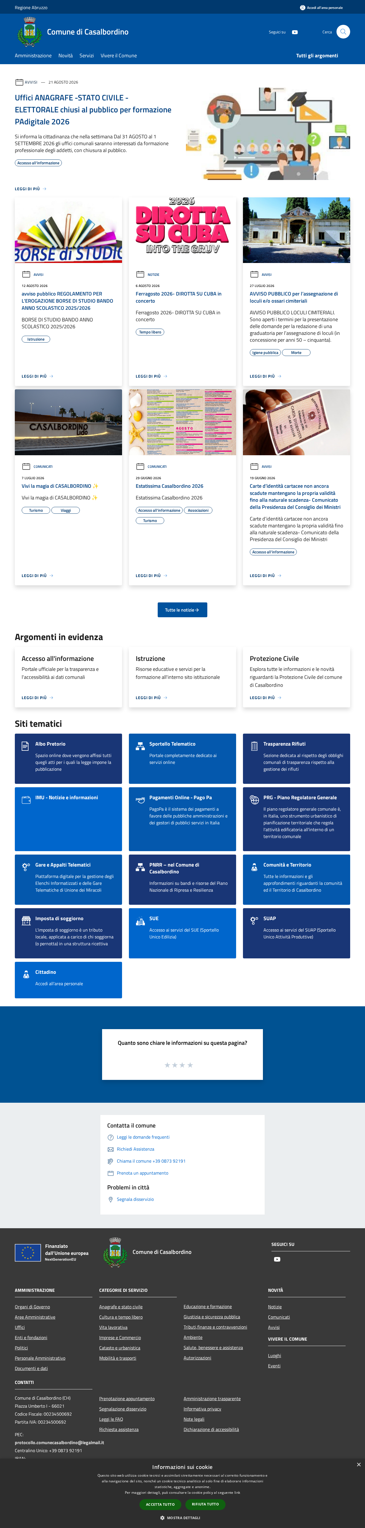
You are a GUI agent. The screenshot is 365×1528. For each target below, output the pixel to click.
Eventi (274, 1365)
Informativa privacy (202, 1408)
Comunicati (43, 466)
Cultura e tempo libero (121, 1317)
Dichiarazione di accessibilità (211, 1429)
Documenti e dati (31, 1368)
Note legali (194, 1419)
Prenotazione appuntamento (127, 1398)
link (237, 1492)
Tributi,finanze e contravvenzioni (215, 1326)
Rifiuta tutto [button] (205, 1504)
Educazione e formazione (208, 1306)
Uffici (20, 1327)
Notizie (153, 274)
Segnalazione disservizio (122, 1408)
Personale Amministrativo (40, 1358)
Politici (21, 1347)
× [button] (358, 1465)
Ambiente (193, 1337)
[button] (182, 1517)
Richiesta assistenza (119, 1429)
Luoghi (274, 1355)
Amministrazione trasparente (212, 1398)
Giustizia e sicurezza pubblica (212, 1316)
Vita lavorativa (113, 1327)
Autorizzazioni (197, 1357)
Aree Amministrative (35, 1317)
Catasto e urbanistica (119, 1347)
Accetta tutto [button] (160, 1504)
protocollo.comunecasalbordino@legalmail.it (59, 1442)
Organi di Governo (32, 1306)
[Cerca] (343, 32)
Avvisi (31, 82)
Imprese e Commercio (120, 1337)
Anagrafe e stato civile (121, 1306)
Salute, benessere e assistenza (213, 1347)
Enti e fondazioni (31, 1337)
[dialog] (182, 1493)
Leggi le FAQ (111, 1419)
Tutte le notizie (179, 609)
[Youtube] (292, 31)
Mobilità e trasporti (117, 1358)
